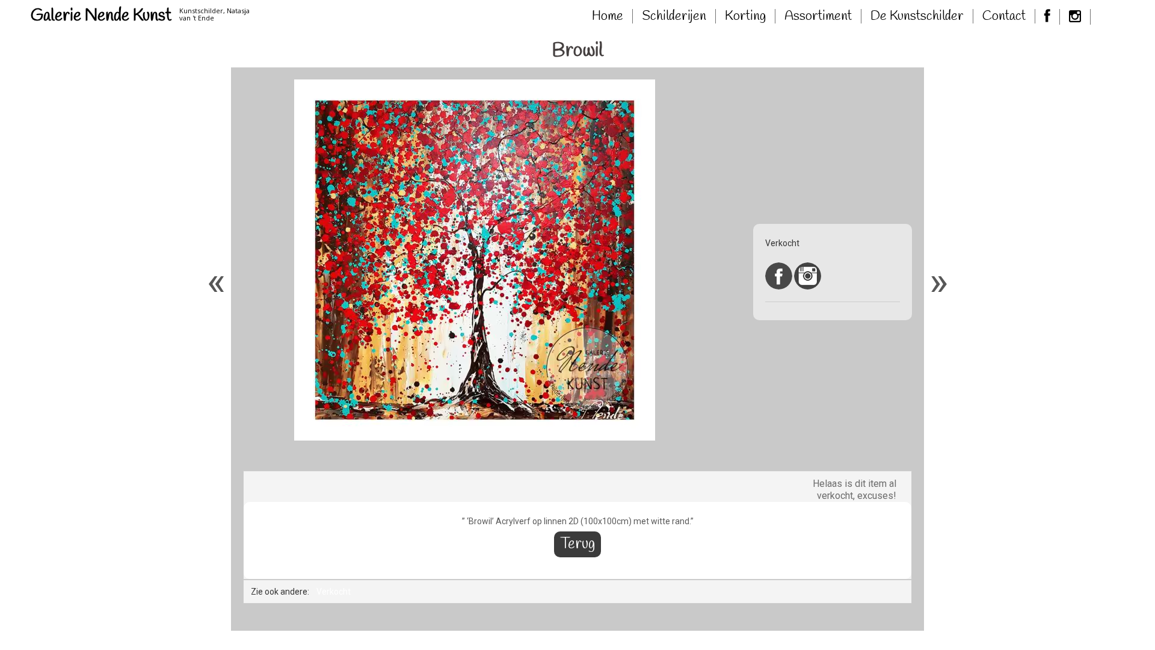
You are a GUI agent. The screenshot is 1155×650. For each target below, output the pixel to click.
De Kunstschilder (917, 16)
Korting (745, 16)
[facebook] (1047, 17)
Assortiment (818, 16)
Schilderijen (674, 16)
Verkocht (333, 591)
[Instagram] (1075, 17)
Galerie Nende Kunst (101, 16)
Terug (577, 544)
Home (607, 16)
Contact (1004, 16)
